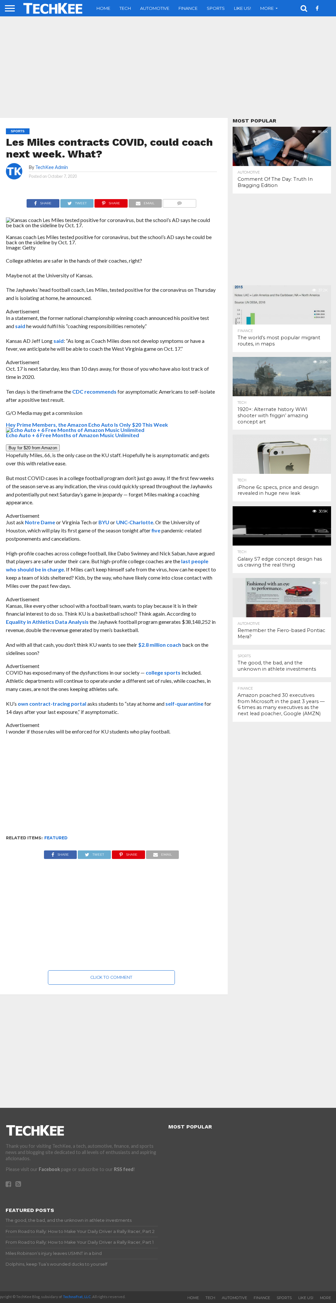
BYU (103, 522)
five (156, 530)
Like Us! (242, 8)
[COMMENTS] (180, 201)
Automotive (154, 8)
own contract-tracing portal (52, 703)
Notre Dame (40, 522)
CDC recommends (94, 391)
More (267, 8)
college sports (163, 672)
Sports (216, 8)
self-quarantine (184, 703)
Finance (188, 8)
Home (103, 8)
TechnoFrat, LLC (77, 1296)
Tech (125, 8)
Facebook (49, 1169)
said (20, 326)
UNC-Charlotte (134, 522)
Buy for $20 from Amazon (33, 447)
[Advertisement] (111, 788)
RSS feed (124, 1169)
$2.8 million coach (159, 645)
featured (56, 837)
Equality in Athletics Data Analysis (47, 622)
